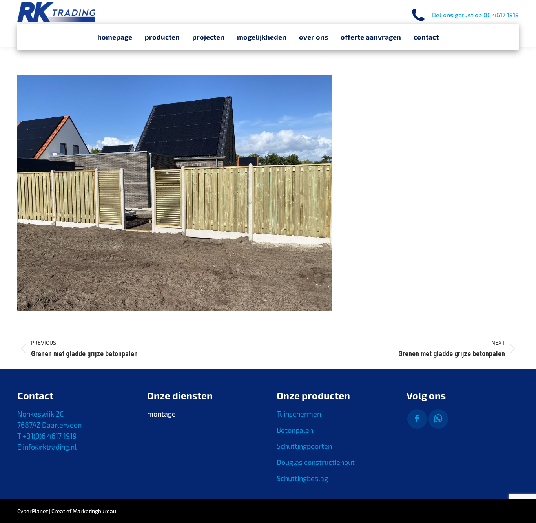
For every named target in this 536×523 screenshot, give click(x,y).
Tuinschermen (299, 414)
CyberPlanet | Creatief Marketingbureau (66, 511)
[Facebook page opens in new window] (417, 419)
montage (161, 414)
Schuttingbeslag (302, 478)
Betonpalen (295, 430)
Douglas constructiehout (316, 462)
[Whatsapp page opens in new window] (438, 419)
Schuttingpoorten (304, 446)
